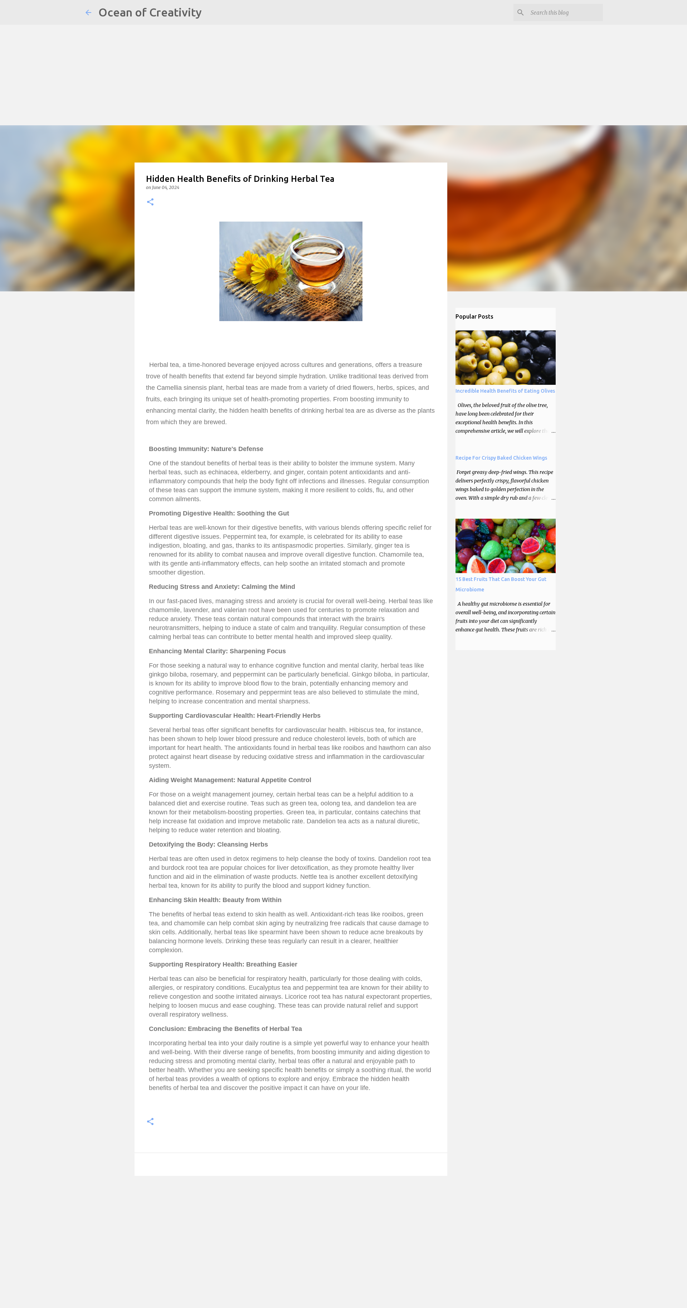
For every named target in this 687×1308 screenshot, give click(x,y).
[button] (150, 202)
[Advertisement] (214, 50)
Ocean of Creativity (150, 12)
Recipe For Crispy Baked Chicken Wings (501, 458)
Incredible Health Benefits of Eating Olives (505, 391)
